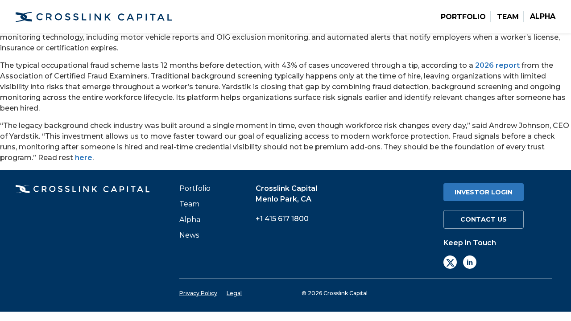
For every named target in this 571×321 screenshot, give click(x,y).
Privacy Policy (198, 293)
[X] (450, 262)
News (189, 235)
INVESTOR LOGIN (484, 192)
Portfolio (463, 17)
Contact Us (483, 219)
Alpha (542, 16)
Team (508, 17)
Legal (234, 293)
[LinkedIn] (469, 262)
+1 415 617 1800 (282, 218)
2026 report (497, 65)
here (83, 157)
